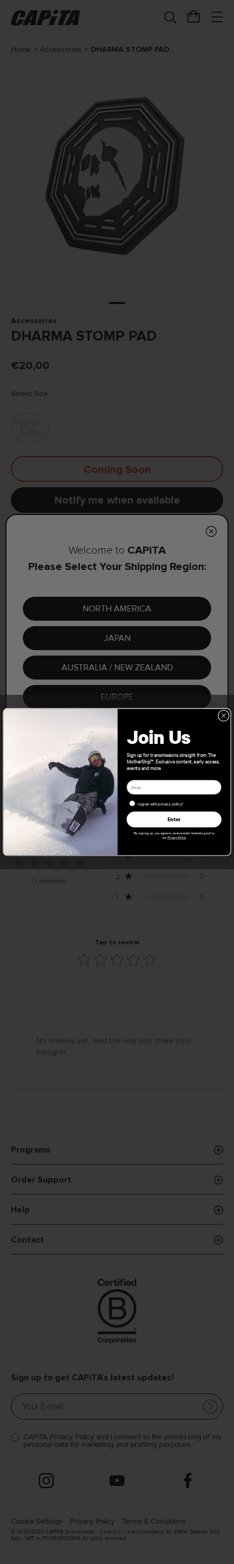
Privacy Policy (177, 837)
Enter (174, 819)
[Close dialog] (224, 716)
